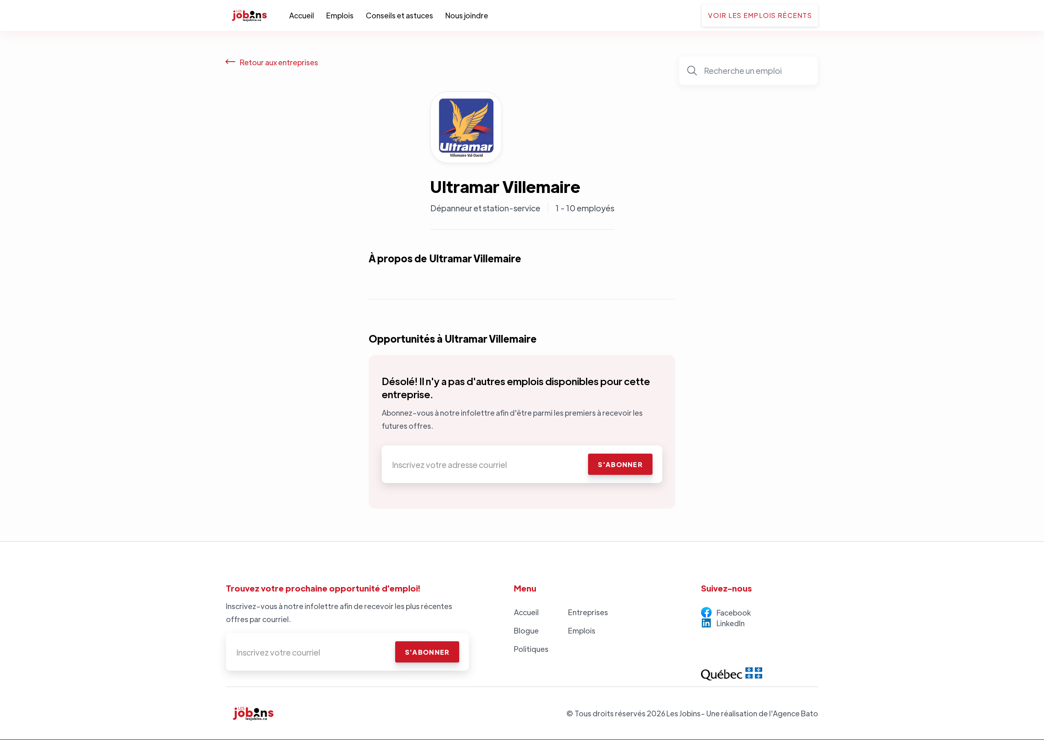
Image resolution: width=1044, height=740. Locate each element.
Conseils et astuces (399, 15)
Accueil (301, 15)
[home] (257, 15)
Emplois (340, 15)
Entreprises (588, 612)
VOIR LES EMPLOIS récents (760, 15)
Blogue (526, 630)
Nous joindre (466, 15)
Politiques (531, 649)
